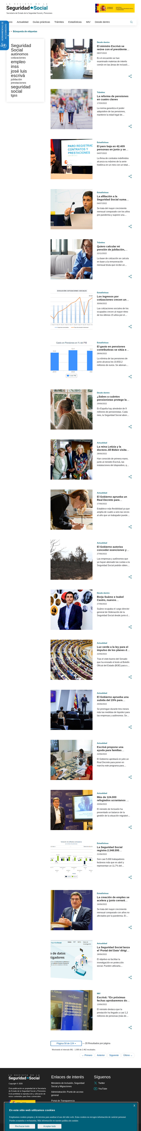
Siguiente (114, 1055)
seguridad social (20, 89)
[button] (130, 76)
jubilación (16, 79)
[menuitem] (9, 22)
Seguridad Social (21, 47)
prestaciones (18, 82)
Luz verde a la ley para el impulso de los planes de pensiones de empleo (113, 650)
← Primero (87, 1055)
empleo (18, 61)
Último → (127, 1055)
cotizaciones (18, 57)
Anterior (101, 1055)
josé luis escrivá (19, 73)
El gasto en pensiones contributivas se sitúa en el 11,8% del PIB (112, 349)
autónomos (19, 54)
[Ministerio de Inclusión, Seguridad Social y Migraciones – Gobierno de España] (115, 8)
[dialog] (71, 1117)
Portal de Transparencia (63, 1101)
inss (15, 66)
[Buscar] (131, 22)
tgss (14, 95)
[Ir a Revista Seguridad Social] (32, 7)
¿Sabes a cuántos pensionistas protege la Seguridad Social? (112, 399)
